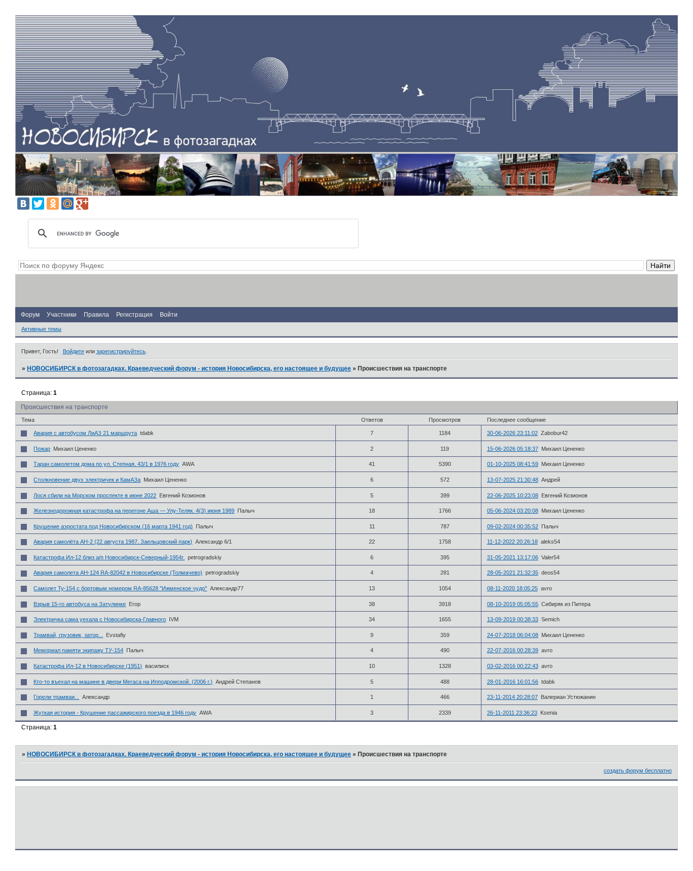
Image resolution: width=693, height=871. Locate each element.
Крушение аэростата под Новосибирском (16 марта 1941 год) (113, 526)
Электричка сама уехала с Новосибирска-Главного (99, 619)
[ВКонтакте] (23, 203)
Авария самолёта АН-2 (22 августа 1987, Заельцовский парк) (112, 542)
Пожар (41, 449)
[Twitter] (38, 203)
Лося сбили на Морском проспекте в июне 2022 (94, 495)
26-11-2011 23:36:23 (512, 713)
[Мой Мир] (67, 203)
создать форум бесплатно (638, 770)
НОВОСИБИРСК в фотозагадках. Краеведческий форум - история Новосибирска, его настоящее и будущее (189, 368)
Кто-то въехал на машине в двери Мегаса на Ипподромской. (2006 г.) (123, 682)
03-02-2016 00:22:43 (512, 666)
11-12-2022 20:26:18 (512, 542)
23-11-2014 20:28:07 (512, 697)
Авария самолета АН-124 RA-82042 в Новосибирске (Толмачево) (117, 573)
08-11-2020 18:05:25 (512, 588)
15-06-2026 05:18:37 (512, 449)
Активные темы (41, 329)
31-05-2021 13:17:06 (512, 557)
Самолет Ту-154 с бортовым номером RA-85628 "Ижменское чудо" (120, 588)
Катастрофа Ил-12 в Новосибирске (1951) (87, 666)
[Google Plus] (82, 203)
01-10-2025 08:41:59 (512, 464)
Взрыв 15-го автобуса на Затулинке (79, 604)
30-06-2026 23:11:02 (512, 433)
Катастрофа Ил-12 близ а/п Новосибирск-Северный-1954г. (109, 557)
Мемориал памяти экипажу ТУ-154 (78, 650)
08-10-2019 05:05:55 (512, 604)
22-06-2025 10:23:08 (512, 495)
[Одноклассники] (53, 203)
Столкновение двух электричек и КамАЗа (87, 480)
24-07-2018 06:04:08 (512, 635)
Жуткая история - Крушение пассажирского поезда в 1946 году (114, 713)
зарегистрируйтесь (121, 351)
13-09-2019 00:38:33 (512, 619)
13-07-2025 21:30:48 (512, 480)
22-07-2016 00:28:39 (512, 650)
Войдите (73, 351)
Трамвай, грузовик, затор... (68, 635)
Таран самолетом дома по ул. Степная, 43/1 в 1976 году (106, 464)
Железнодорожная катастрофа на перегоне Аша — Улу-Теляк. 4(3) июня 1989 (133, 511)
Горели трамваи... (56, 697)
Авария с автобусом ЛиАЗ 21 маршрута (85, 433)
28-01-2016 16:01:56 (512, 682)
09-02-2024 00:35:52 (512, 526)
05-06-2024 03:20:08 (512, 511)
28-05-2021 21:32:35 (512, 573)
